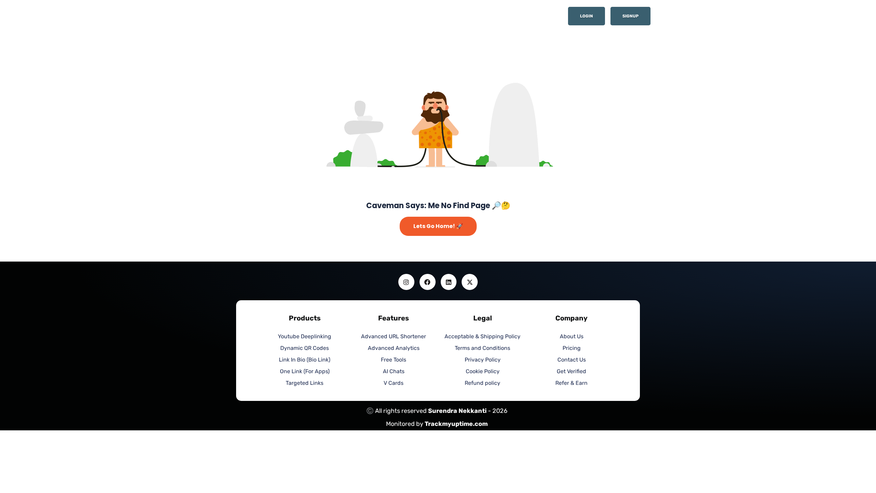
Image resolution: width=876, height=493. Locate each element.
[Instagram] (406, 282)
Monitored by (405, 424)
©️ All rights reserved (397, 411)
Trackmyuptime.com (456, 424)
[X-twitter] (470, 282)
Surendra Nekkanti (457, 411)
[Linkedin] (449, 282)
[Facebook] (428, 282)
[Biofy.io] (277, 18)
